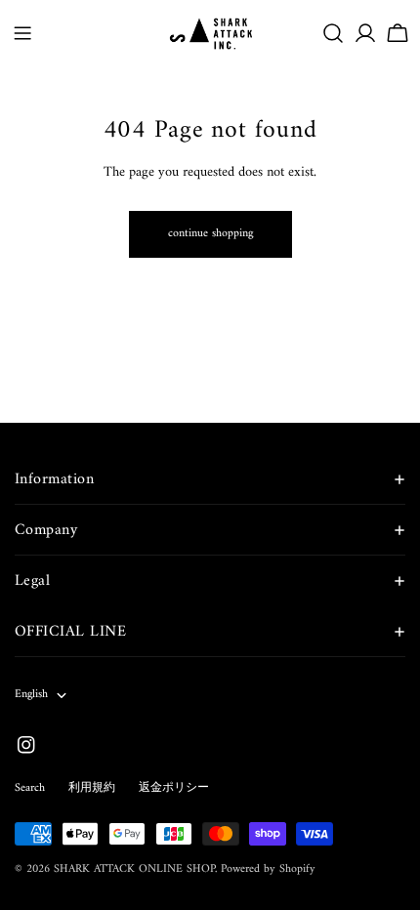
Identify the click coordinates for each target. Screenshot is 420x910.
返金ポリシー (174, 788)
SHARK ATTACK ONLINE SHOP (134, 869)
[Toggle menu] (22, 33)
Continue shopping (210, 234)
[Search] (333, 33)
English (31, 694)
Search (30, 788)
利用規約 (91, 788)
